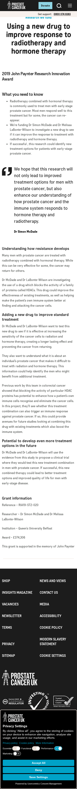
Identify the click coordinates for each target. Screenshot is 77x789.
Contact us (49, 592)
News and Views (53, 580)
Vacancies (10, 604)
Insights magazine (17, 592)
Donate (45, 5)
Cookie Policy (51, 627)
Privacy (8, 644)
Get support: (45, 14)
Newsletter (12, 616)
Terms (7, 627)
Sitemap (8, 655)
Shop (6, 580)
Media (44, 604)
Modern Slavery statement (53, 641)
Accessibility (50, 616)
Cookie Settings (53, 655)
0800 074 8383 (62, 14)
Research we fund (38, 17)
